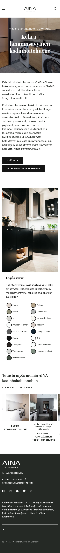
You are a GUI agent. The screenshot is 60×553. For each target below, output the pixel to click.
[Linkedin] (33, 491)
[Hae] (55, 9)
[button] (12, 160)
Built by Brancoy (30, 542)
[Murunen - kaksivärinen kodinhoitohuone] (43, 407)
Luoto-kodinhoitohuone (15, 428)
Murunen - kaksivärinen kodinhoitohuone (43, 436)
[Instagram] (12, 491)
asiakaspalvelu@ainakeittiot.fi (17, 482)
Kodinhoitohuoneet (18, 387)
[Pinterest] (26, 490)
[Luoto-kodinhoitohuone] (15, 407)
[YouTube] (19, 491)
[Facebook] (5, 491)
